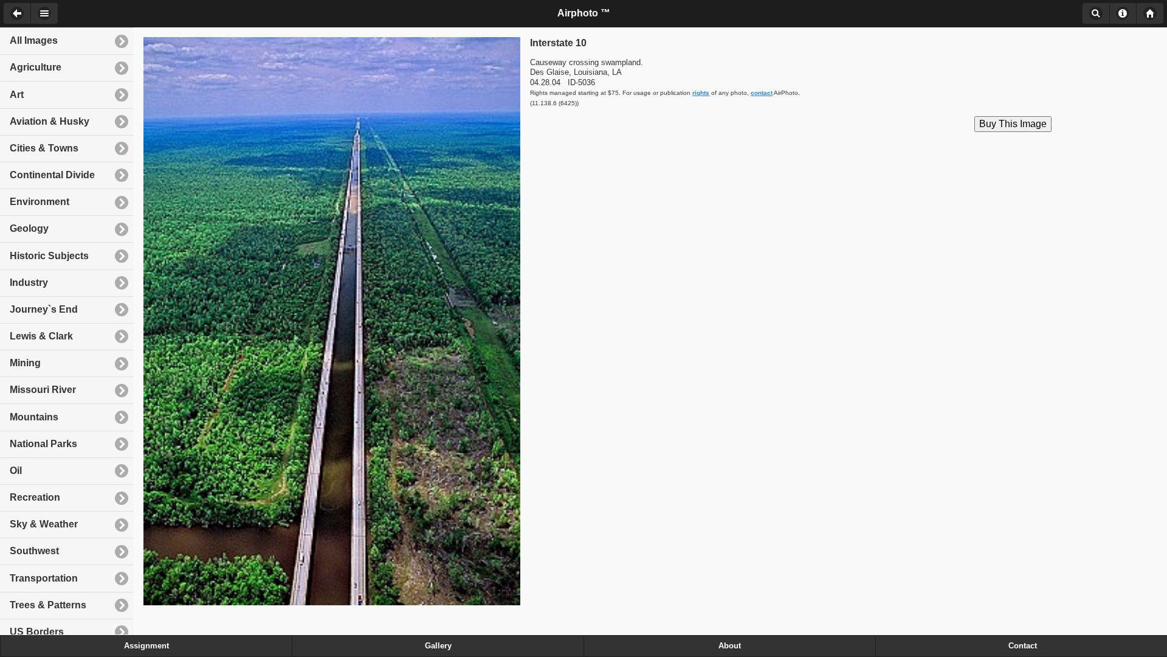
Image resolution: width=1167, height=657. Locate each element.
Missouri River (43, 389)
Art (17, 94)
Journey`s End (44, 309)
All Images (34, 40)
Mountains (34, 417)
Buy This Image (1013, 124)
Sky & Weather (44, 524)
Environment (39, 201)
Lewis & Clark (41, 336)
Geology (29, 228)
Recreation (35, 497)
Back (16, 13)
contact (762, 92)
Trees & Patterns (48, 605)
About (1123, 13)
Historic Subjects (49, 256)
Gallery (438, 646)
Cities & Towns (44, 148)
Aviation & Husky (49, 121)
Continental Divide (52, 175)
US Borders (37, 632)
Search (1095, 13)
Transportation (44, 578)
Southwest (34, 551)
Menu (44, 13)
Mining (25, 363)
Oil (16, 470)
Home (1150, 13)
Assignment (146, 646)
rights (700, 92)
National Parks (43, 444)
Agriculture (35, 67)
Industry (29, 282)
